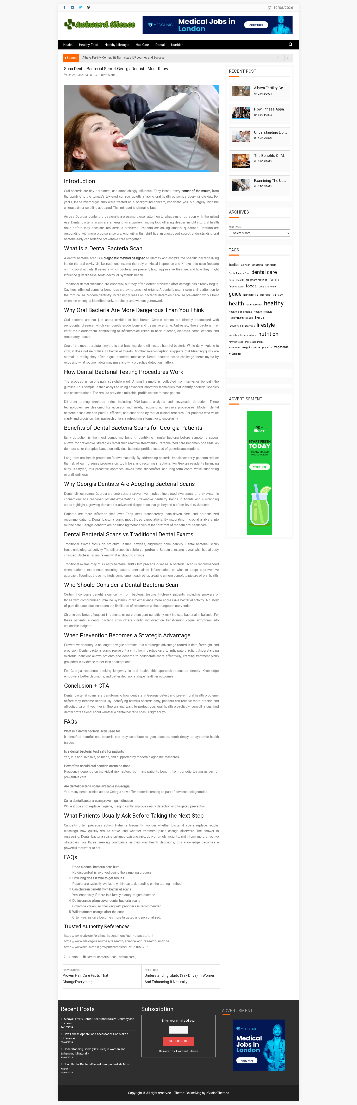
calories (257, 265)
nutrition (268, 334)
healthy (274, 303)
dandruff (270, 265)
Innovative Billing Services (242, 326)
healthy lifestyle (263, 311)
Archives (235, 227)
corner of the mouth (196, 191)
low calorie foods (237, 335)
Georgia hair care (267, 286)
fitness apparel (236, 286)
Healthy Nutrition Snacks (241, 318)
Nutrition (177, 45)
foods (251, 286)
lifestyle (266, 325)
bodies (234, 265)
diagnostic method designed (124, 258)
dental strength (236, 280)
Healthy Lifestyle (117, 45)
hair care (248, 294)
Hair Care (142, 45)
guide (235, 294)
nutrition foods (236, 342)
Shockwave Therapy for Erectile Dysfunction (250, 347)
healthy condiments (240, 311)
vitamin (235, 353)
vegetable (281, 347)
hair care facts (262, 295)
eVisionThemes (217, 1093)
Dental (160, 45)
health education (254, 304)
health (236, 303)
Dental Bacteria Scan (102, 957)
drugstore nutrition (257, 280)
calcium (245, 265)
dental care (127, 957)
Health (68, 45)
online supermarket (254, 342)
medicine (251, 335)
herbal (260, 317)
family (274, 279)
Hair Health (277, 295)
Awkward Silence (187, 1051)
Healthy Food (88, 45)
